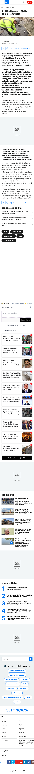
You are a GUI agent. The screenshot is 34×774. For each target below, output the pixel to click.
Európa (4, 721)
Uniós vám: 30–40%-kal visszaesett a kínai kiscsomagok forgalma (15, 212)
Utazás (4, 732)
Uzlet (13, 7)
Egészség (11, 688)
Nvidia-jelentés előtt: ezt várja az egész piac (14, 224)
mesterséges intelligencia (12, 697)
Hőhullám (23, 688)
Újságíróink (5, 740)
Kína (17, 702)
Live (29, 2)
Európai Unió (17, 231)
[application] (17, 26)
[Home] (2, 7)
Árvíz (24, 684)
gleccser (25, 679)
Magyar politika (9, 240)
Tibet (28, 697)
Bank (5, 231)
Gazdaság (17, 693)
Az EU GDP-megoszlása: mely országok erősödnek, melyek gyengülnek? (14, 218)
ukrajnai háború (11, 679)
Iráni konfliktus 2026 (17, 675)
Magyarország (8, 236)
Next (3, 729)
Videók (4, 736)
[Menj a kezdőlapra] (7, 2)
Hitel (20, 236)
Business (7, 7)
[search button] (30, 659)
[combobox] (17, 659)
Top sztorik (8, 494)
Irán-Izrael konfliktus (17, 670)
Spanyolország (12, 684)
